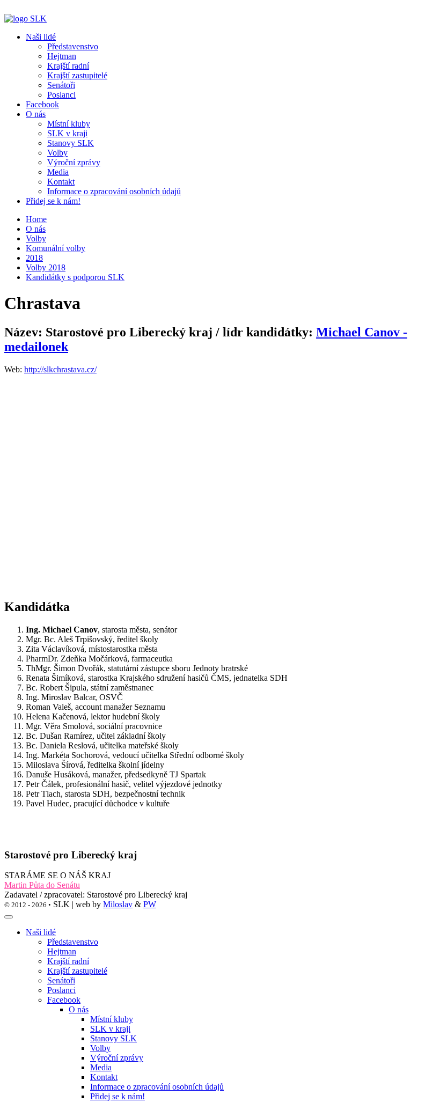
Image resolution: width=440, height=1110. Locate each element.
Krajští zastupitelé (77, 970)
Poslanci (61, 990)
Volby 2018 (45, 267)
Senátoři (61, 980)
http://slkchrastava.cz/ (60, 369)
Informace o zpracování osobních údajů (157, 1086)
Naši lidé (41, 932)
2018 (34, 257)
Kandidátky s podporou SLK (75, 277)
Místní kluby (111, 1019)
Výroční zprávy (116, 1057)
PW (149, 904)
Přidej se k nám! (53, 200)
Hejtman (61, 951)
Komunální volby (55, 248)
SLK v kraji (110, 1028)
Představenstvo (72, 941)
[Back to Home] (25, 18)
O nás (36, 228)
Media (101, 1067)
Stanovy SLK (113, 1038)
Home (36, 219)
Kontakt (104, 1077)
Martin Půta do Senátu (42, 885)
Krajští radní (68, 961)
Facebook (42, 104)
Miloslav (118, 904)
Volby (36, 238)
